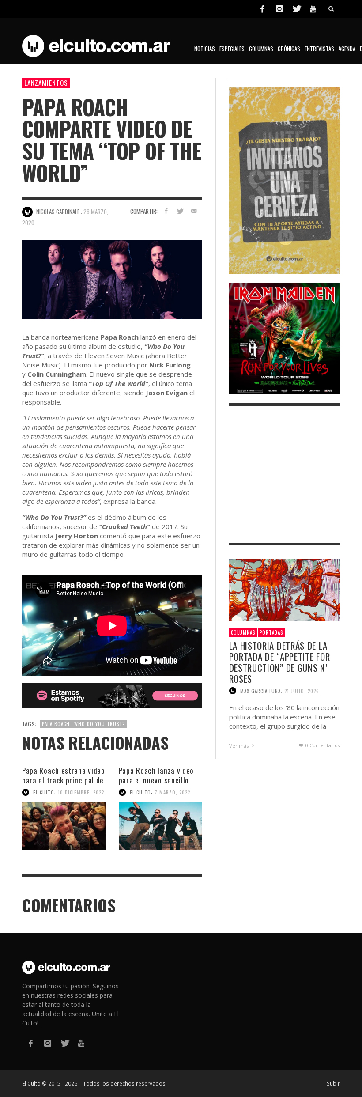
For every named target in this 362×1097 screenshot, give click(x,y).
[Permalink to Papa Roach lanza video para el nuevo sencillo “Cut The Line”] (160, 826)
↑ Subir (331, 1083)
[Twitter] (296, 9)
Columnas (243, 632)
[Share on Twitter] (180, 211)
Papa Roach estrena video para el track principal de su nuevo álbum (63, 780)
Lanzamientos (46, 82)
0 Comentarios (322, 745)
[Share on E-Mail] (194, 211)
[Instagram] (279, 9)
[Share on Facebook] (166, 211)
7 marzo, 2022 (172, 792)
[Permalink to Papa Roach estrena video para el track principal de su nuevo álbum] (64, 826)
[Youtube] (313, 9)
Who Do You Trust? (99, 723)
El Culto (43, 792)
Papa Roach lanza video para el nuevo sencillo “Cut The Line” (156, 780)
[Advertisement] (284, 474)
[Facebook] (262, 9)
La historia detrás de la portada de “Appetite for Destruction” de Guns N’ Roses (279, 662)
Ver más (239, 745)
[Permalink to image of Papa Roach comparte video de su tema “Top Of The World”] (112, 279)
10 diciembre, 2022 (81, 792)
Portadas (271, 632)
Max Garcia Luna (260, 690)
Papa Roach (56, 723)
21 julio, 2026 (301, 690)
